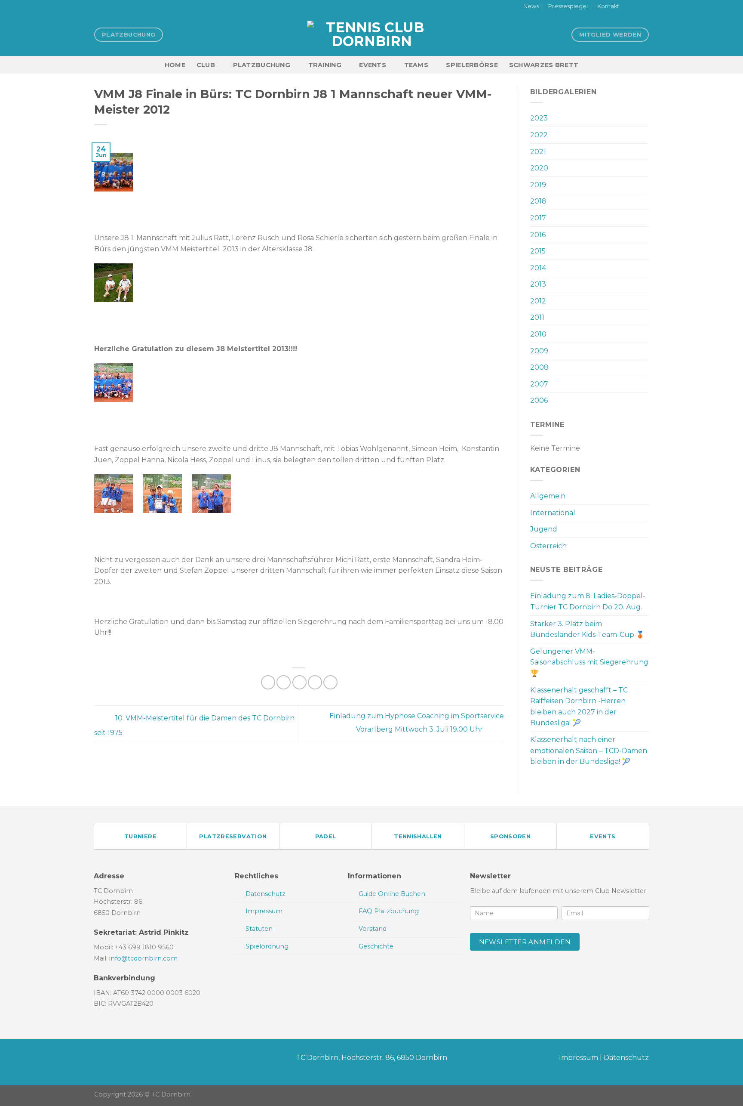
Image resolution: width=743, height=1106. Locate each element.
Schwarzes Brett (543, 65)
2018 (538, 201)
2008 (539, 367)
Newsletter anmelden (525, 942)
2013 (538, 284)
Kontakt (608, 6)
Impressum (578, 1057)
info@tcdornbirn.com (143, 958)
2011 (537, 317)
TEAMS (416, 65)
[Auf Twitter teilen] (283, 682)
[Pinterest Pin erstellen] (315, 682)
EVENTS (372, 65)
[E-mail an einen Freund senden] (299, 682)
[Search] (645, 65)
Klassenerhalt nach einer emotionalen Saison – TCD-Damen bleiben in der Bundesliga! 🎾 (588, 750)
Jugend (543, 529)
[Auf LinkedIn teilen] (330, 682)
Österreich (548, 546)
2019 (538, 185)
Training (324, 65)
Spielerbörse (471, 65)
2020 (539, 168)
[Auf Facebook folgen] (628, 7)
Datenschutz (626, 1057)
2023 (539, 118)
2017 (538, 218)
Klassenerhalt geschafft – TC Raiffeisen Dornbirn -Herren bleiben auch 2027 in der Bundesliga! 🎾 (579, 706)
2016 (538, 235)
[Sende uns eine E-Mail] (644, 7)
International (552, 513)
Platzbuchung (261, 65)
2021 (538, 152)
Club (205, 65)
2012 (538, 301)
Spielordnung (267, 946)
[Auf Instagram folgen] (636, 7)
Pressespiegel (568, 6)
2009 (539, 351)
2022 (539, 135)
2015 (538, 251)
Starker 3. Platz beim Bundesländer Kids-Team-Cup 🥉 (587, 629)
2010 (538, 334)
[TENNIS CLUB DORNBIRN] (371, 34)
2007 (539, 384)
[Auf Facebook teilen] (268, 682)
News (531, 6)
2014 (538, 268)
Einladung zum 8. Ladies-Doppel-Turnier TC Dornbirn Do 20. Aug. (587, 601)
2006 (539, 400)
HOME (175, 65)
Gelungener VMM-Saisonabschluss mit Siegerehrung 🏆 (589, 662)
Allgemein (547, 496)
